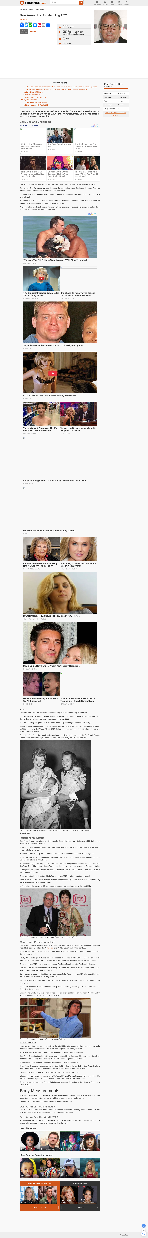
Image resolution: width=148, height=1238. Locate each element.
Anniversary (97, 4)
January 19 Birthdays (40, 1207)
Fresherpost (23, 9)
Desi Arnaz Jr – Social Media (35, 102)
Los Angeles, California (73, 32)
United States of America (73, 34)
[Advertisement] (74, 61)
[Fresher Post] (33, 3)
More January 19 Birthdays (40, 1183)
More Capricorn (80, 1183)
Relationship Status (32, 94)
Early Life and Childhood (33, 92)
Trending (119, 4)
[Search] (81, 3)
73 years (66, 39)
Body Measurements (29, 100)
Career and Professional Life (35, 97)
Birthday (105, 4)
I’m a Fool (49, 948)
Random (126, 4)
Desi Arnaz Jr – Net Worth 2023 (36, 105)
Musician (31, 9)
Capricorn (67, 43)
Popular (112, 4)
